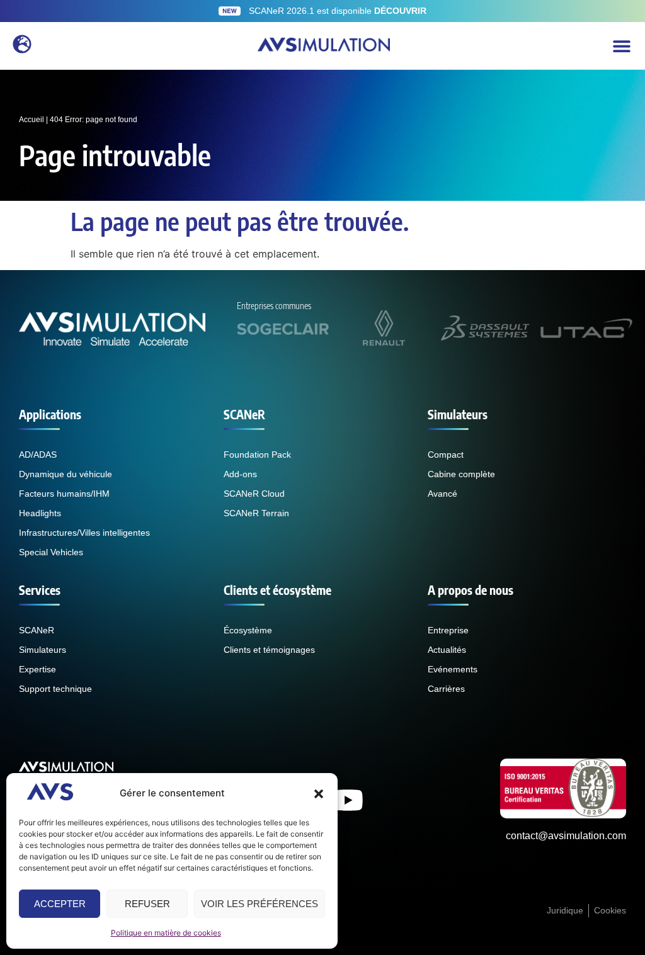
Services (39, 589)
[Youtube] (347, 800)
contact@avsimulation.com (566, 835)
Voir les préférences (259, 903)
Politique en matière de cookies (166, 932)
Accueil (31, 119)
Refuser (147, 903)
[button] (318, 794)
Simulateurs (458, 414)
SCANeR (244, 414)
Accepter (60, 903)
